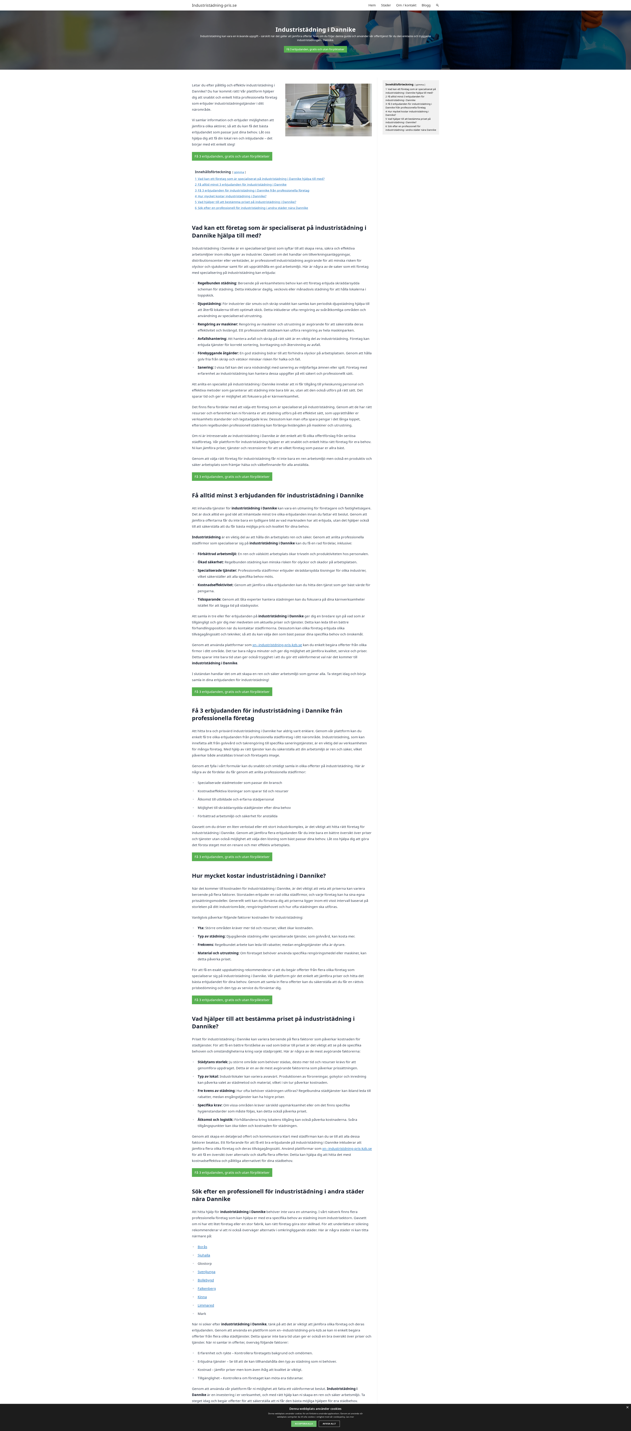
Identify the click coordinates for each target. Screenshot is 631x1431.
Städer (386, 5)
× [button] (627, 1407)
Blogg (426, 5)
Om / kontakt (406, 5)
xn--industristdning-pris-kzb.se (277, 644)
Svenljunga (206, 1271)
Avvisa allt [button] (329, 1423)
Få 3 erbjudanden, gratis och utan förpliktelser (315, 49)
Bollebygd (206, 1280)
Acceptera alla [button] (304, 1423)
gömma (239, 172)
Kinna (202, 1296)
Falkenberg (207, 1288)
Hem (372, 5)
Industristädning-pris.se (214, 5)
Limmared (206, 1305)
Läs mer (350, 1416)
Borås (202, 1246)
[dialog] (315, 1417)
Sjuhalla (204, 1255)
